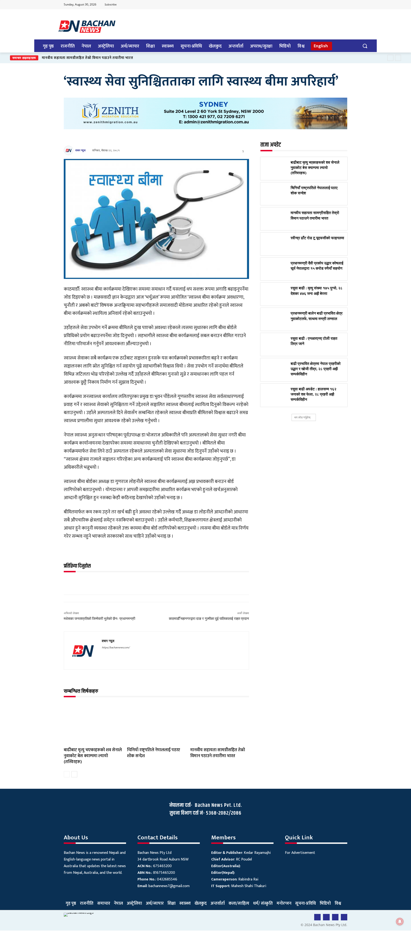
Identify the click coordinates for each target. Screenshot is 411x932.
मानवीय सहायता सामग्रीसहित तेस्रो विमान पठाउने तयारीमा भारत (217, 753)
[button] (364, 45)
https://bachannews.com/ (116, 647)
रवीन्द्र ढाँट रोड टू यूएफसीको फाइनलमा (70, 58)
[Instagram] (343, 5)
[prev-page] (67, 774)
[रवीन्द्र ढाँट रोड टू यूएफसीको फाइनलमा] (275, 244)
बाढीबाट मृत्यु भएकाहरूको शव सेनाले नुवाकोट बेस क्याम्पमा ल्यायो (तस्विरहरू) (93, 755)
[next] (398, 58)
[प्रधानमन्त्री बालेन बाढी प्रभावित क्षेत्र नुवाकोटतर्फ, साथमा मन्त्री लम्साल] (275, 319)
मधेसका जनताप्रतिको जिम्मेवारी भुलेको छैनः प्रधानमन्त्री (99, 619)
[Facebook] (315, 5)
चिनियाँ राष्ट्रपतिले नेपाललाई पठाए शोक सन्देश (153, 753)
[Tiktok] (334, 5)
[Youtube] (324, 5)
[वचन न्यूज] (69, 150)
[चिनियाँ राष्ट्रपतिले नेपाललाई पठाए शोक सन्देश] (156, 723)
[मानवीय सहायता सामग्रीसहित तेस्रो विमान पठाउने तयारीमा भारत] (219, 723)
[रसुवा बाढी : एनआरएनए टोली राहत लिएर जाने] (275, 344)
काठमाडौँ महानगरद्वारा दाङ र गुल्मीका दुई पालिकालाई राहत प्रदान (209, 619)
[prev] (390, 58)
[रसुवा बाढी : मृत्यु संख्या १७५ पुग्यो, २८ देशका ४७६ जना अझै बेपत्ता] (275, 294)
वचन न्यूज (80, 150)
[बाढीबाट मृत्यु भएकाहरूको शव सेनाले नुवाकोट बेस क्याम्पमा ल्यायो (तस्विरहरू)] (93, 723)
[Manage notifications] (400, 921)
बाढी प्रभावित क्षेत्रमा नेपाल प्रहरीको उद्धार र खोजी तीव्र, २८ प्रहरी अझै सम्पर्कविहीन (316, 369)
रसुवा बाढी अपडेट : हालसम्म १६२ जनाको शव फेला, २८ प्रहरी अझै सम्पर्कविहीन (313, 394)
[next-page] (74, 774)
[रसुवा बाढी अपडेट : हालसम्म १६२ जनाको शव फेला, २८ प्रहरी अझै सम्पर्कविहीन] (275, 395)
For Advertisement (300, 853)
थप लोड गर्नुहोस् (302, 417)
